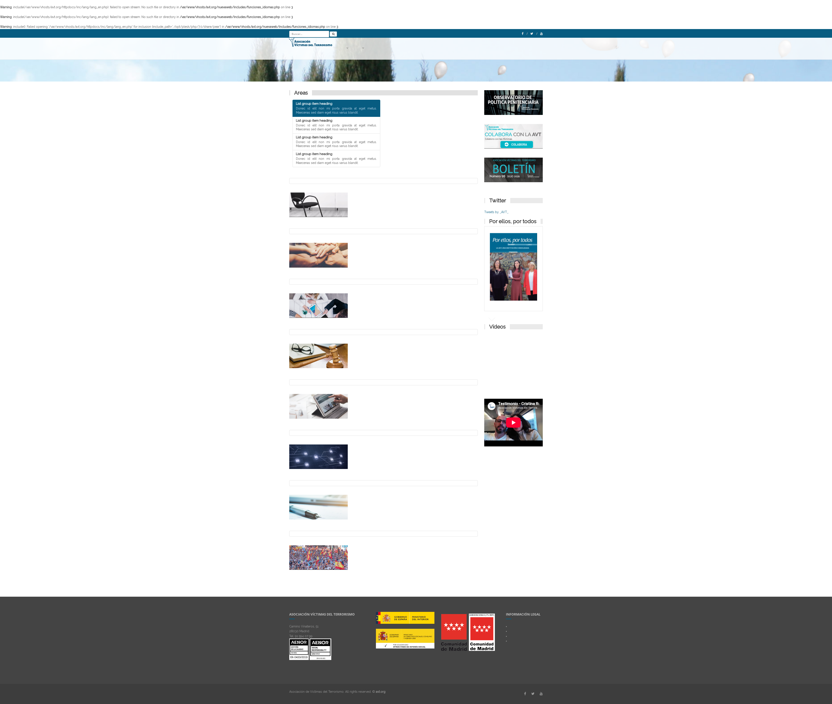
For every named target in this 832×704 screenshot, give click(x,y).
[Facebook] (525, 33)
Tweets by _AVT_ (496, 212)
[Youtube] (541, 33)
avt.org (380, 691)
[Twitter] (533, 33)
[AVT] (314, 48)
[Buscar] (333, 34)
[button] (347, 48)
